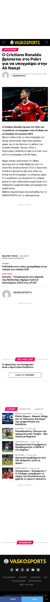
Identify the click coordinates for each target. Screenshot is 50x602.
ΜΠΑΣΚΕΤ (23, 577)
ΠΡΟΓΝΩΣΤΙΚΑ (34, 581)
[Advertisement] (25, 19)
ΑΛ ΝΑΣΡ (25, 256)
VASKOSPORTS (19, 76)
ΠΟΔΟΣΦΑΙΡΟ (9, 577)
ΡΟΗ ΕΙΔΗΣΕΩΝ (18, 581)
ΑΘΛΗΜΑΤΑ (35, 577)
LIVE (45, 577)
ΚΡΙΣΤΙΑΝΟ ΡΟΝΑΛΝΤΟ (13, 258)
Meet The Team (26, 585)
